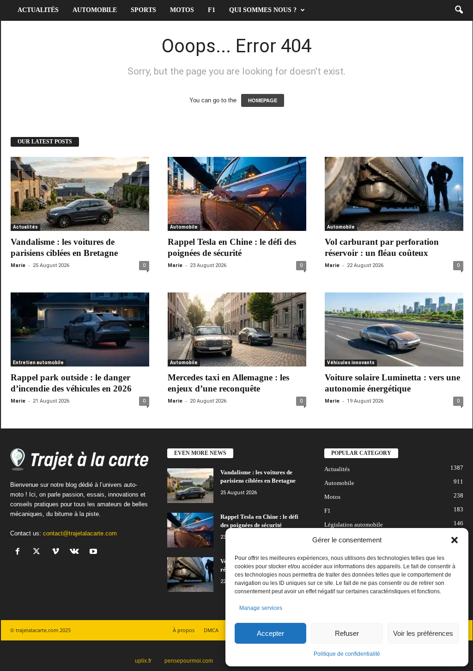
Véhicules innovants (351, 362)
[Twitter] (38, 552)
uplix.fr (143, 661)
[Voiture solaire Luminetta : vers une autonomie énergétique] (394, 329)
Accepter (270, 633)
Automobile (95, 9)
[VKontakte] (76, 552)
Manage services (260, 608)
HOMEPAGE (262, 100)
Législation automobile (353, 524)
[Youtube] (94, 552)
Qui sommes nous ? (263, 9)
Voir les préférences (423, 633)
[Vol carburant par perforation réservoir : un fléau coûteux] (394, 194)
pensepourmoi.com (188, 661)
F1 (211, 9)
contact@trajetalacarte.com (80, 533)
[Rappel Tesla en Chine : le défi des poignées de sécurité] (237, 194)
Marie (18, 265)
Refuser (347, 633)
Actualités (38, 9)
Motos (182, 9)
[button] (454, 540)
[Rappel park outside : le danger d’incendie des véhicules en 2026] (80, 329)
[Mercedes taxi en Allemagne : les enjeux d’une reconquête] (237, 329)
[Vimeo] (57, 552)
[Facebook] (19, 552)
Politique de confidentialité (347, 654)
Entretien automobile (38, 362)
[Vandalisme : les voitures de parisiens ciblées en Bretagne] (80, 194)
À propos (183, 630)
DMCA (211, 630)
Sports (143, 9)
